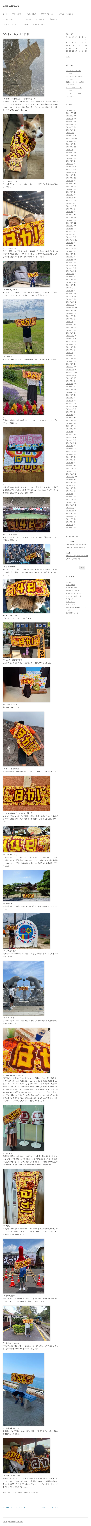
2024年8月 (69, 178)
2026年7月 (69, 113)
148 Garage (11, 5)
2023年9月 (69, 209)
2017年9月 (69, 412)
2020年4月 (69, 324)
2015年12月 (70, 471)
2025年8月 (69, 144)
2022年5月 (69, 254)
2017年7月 (69, 418)
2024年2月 (69, 195)
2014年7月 (69, 519)
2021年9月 (69, 277)
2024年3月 (69, 192)
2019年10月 (70, 341)
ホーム (5, 14)
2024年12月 (70, 167)
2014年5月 (69, 525)
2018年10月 (70, 375)
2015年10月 (70, 477)
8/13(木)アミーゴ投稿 (73, 93)
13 (76, 45)
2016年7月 (69, 451)
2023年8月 (69, 212)
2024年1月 (69, 198)
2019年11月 (70, 339)
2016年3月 (69, 463)
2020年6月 (69, 319)
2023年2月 (69, 229)
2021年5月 (69, 288)
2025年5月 (69, 152)
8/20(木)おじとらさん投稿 (75, 82)
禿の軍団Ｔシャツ (39, 24)
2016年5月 (69, 457)
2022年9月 (69, 243)
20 (76, 48)
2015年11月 (70, 474)
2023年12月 (70, 200)
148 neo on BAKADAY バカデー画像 (15, 24)
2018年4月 (69, 392)
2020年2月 (69, 330)
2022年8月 (69, 246)
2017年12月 (70, 403)
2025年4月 (69, 155)
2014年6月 (69, 522)
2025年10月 (70, 138)
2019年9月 (69, 344)
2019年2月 (69, 364)
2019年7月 (69, 350)
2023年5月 (69, 220)
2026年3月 (69, 124)
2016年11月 (70, 440)
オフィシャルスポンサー (67, 14)
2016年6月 (69, 454)
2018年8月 (69, 381)
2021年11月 (70, 271)
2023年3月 (69, 226)
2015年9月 (69, 480)
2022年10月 (70, 240)
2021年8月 (69, 279)
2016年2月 (69, 465)
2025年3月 (69, 158)
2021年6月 (69, 285)
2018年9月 (69, 378)
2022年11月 (70, 237)
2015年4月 (69, 494)
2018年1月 (69, 401)
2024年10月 (70, 172)
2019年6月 (69, 353)
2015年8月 (69, 482)
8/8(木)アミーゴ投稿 (49, 1507)
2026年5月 (69, 119)
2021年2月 (69, 296)
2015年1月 (69, 502)
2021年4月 (69, 291)
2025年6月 (69, 150)
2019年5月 (69, 355)
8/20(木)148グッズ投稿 (74, 88)
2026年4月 (69, 121)
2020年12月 (70, 302)
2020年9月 (69, 310)
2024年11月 (70, 169)
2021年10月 (70, 274)
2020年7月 (69, 316)
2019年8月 (69, 347)
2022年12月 (70, 234)
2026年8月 (69, 110)
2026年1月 (69, 130)
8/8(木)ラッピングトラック (14, 1507)
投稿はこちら (54, 19)
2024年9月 (69, 175)
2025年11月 (70, 136)
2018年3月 (69, 395)
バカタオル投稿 (31, 14)
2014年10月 (70, 511)
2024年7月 (69, 181)
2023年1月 (69, 231)
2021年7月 (69, 282)
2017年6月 (69, 420)
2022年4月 (69, 257)
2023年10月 (70, 206)
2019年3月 (69, 361)
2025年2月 (69, 161)
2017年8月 (69, 415)
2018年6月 (69, 386)
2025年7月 (69, 147)
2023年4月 (69, 223)
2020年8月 (69, 313)
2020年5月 (69, 322)
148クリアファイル (47, 14)
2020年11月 (70, 305)
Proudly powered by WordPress (13, 1522)
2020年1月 (69, 333)
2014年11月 (70, 508)
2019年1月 (69, 367)
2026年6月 (69, 116)
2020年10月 (70, 308)
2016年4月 (69, 460)
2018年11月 (70, 372)
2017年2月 (69, 432)
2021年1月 (69, 299)
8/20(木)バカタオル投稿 (74, 76)
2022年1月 (69, 265)
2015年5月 (69, 491)
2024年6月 (69, 183)
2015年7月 (69, 485)
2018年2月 (69, 398)
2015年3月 (69, 496)
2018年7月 (69, 384)
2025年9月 (69, 141)
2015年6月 (69, 488)
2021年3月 (69, 293)
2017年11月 (70, 406)
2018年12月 (70, 370)
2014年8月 (69, 516)
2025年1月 (69, 164)
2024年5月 (69, 186)
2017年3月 (69, 429)
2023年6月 (69, 217)
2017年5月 (69, 423)
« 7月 (68, 57)
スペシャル (27, 19)
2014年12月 (70, 505)
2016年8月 (69, 449)
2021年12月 (70, 268)
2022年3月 (69, 260)
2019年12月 (70, 336)
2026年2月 (69, 127)
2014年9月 (69, 513)
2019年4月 (69, 358)
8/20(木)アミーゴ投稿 (73, 71)
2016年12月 (70, 437)
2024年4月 (69, 189)
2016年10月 (70, 443)
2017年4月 (69, 426)
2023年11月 (70, 203)
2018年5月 (69, 389)
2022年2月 (69, 262)
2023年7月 (69, 214)
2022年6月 (69, 251)
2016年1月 (69, 468)
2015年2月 (69, 499)
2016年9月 (69, 446)
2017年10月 (70, 409)
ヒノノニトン (40, 19)
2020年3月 (69, 327)
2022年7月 (69, 248)
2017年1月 (69, 434)
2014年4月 (69, 527)
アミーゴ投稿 (16, 14)
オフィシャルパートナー (10, 19)
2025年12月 (70, 133)
